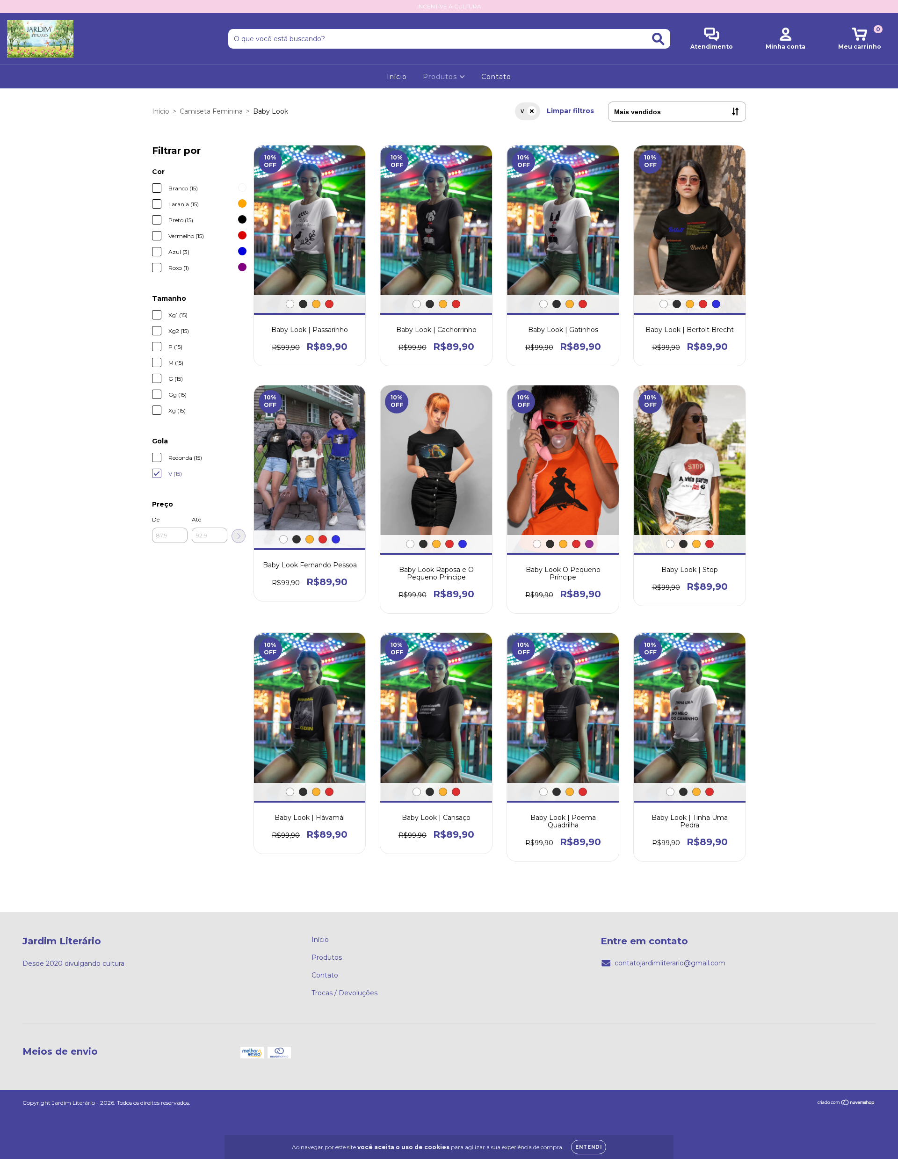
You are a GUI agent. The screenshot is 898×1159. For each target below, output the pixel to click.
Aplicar (239, 536)
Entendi (588, 1147)
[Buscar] (658, 39)
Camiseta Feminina (211, 111)
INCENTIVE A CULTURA (449, 6)
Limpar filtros (570, 111)
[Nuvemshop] (846, 1103)
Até (196, 519)
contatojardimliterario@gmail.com (670, 963)
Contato (496, 76)
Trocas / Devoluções (344, 993)
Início (397, 76)
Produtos (441, 76)
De (155, 519)
